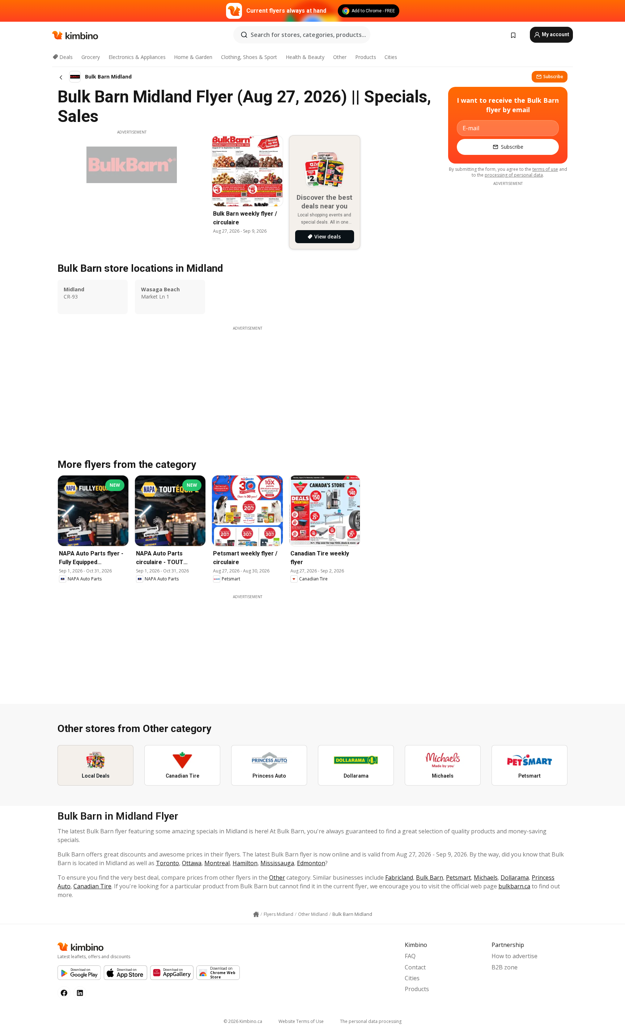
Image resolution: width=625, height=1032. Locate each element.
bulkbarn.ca (514, 886)
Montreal (217, 863)
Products (365, 57)
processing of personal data (514, 175)
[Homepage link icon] (256, 914)
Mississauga (277, 863)
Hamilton (245, 863)
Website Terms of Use (301, 1021)
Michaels (486, 877)
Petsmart (458, 877)
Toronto (167, 863)
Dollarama (515, 877)
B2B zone (505, 967)
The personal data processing (370, 1021)
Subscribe (553, 76)
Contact (415, 967)
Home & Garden (193, 57)
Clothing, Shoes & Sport (249, 57)
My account (555, 34)
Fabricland (399, 877)
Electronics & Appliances (137, 57)
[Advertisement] (247, 650)
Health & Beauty (305, 57)
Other (339, 57)
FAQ (410, 956)
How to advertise (514, 956)
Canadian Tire (92, 886)
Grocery (90, 57)
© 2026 (243, 1021)
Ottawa (191, 863)
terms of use (545, 169)
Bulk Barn (429, 877)
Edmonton (311, 863)
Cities (390, 57)
